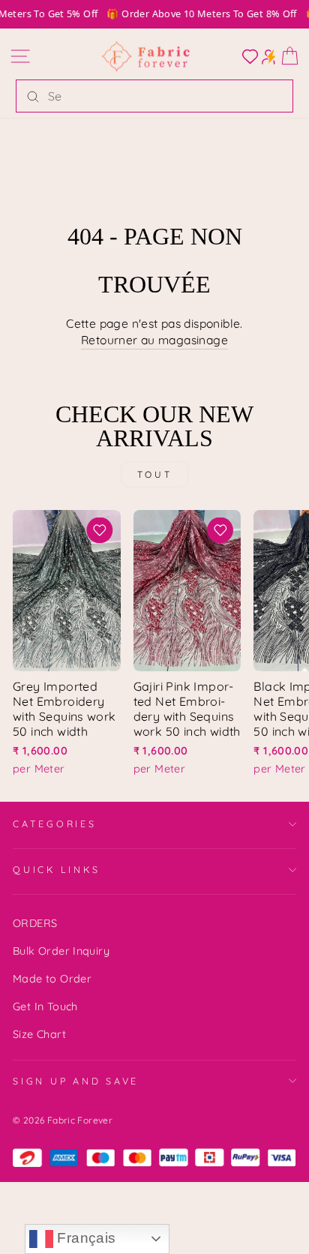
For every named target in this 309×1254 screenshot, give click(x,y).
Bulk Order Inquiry (61, 951)
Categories (55, 824)
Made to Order (52, 979)
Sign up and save (76, 1081)
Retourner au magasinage (154, 339)
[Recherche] (33, 96)
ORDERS (35, 923)
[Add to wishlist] (99, 530)
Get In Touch (45, 1006)
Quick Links (56, 869)
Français (84, 1238)
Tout (154, 474)
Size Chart (39, 1034)
